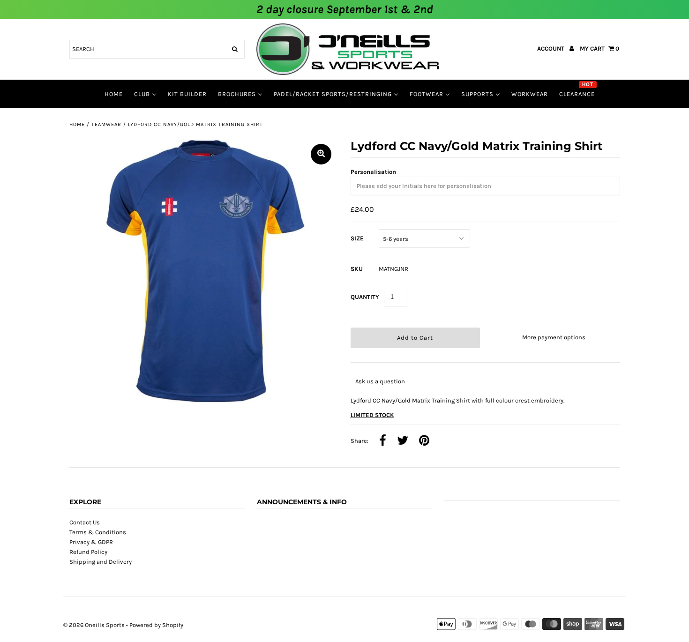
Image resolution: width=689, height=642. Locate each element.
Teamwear (106, 124)
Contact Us (84, 522)
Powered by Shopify (156, 624)
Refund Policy (88, 551)
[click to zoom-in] (321, 154)
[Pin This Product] (424, 441)
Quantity (365, 296)
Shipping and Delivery (100, 561)
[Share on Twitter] (402, 441)
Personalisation (373, 171)
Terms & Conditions (97, 532)
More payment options (553, 337)
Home (77, 124)
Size (357, 238)
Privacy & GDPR (91, 541)
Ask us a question (380, 381)
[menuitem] (113, 94)
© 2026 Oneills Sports (94, 624)
